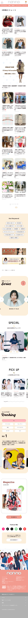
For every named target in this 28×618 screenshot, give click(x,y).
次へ (16, 207)
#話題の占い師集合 (14, 237)
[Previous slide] (11, 352)
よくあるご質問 (4, 578)
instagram (3, 529)
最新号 (13, 5)
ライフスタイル (20, 427)
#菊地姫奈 (16, 228)
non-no (14, 573)
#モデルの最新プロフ (10, 225)
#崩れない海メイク (10, 223)
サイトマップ (4, 577)
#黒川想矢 (19, 223)
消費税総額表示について (20, 577)
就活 (8, 427)
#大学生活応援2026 (20, 231)
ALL (14, 420)
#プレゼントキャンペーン (9, 231)
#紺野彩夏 (23, 228)
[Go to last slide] (3, 458)
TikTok (7, 529)
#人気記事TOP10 (19, 234)
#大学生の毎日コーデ (9, 234)
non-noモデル (4, 5)
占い (20, 430)
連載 (9, 5)
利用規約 (3, 580)
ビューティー (25, 5)
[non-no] (14, 2)
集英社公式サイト (19, 578)
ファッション (18, 5)
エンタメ (8, 430)
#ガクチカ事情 (19, 225)
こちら (11, 589)
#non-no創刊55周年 (7, 228)
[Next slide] (17, 352)
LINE (16, 529)
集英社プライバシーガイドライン (8, 581)
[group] (14, 458)
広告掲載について (5, 582)
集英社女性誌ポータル (20, 580)
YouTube (24, 529)
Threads (20, 529)
